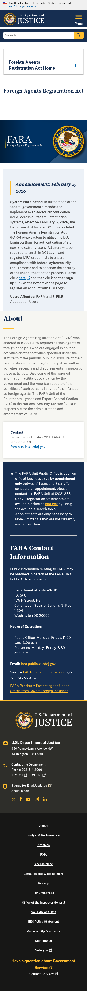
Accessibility (43, 864)
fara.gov (51, 504)
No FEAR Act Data (43, 912)
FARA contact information (43, 672)
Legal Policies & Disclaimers (43, 874)
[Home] (24, 24)
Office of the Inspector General (43, 902)
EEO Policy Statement (43, 921)
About (43, 825)
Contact (41, 974)
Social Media (20, 791)
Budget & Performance (43, 835)
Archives (43, 845)
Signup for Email (29, 785)
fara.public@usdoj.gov (28, 447)
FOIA (43, 854)
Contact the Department (28, 764)
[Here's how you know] (43, 5)
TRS (35, 775)
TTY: (17, 775)
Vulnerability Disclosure (43, 931)
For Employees (43, 893)
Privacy (43, 883)
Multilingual (43, 941)
